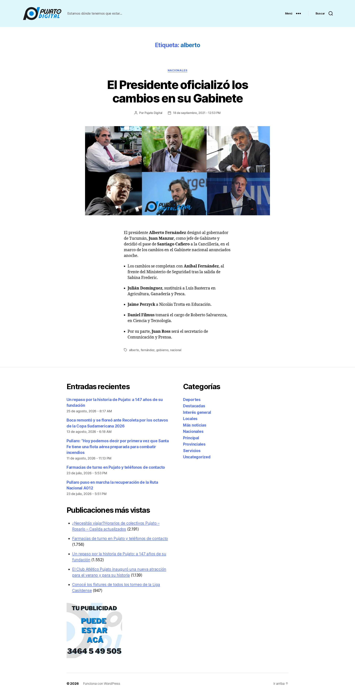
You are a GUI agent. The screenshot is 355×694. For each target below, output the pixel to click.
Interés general (197, 412)
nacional (175, 350)
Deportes (192, 399)
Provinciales (194, 444)
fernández (148, 350)
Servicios (192, 450)
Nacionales (177, 70)
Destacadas (194, 406)
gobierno (162, 350)
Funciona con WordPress (101, 683)
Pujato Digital (153, 113)
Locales (190, 418)
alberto (134, 350)
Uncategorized (197, 457)
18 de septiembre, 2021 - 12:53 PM (197, 113)
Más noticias (194, 425)
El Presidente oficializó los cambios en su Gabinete (177, 91)
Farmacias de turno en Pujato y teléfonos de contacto (116, 467)
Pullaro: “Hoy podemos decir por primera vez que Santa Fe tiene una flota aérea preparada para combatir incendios (118, 447)
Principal (191, 438)
